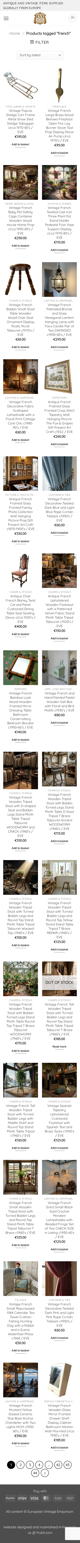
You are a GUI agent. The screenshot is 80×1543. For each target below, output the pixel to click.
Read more (59, 1046)
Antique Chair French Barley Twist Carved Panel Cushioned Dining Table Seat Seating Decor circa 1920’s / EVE (20, 609)
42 (58, 1465)
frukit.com (44, 1532)
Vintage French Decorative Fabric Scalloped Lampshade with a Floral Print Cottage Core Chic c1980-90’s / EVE (20, 415)
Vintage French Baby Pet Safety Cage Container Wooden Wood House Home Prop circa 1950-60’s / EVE (20, 220)
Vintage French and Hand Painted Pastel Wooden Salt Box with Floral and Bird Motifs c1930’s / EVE (59, 701)
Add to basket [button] (20, 144)
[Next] (45, 1473)
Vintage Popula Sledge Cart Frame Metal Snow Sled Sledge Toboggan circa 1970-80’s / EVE (20, 121)
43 (68, 1465)
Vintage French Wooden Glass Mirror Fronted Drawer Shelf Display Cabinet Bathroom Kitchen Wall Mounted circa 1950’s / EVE (59, 1420)
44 (35, 1473)
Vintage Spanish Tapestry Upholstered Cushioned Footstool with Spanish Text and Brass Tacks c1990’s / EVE (59, 1121)
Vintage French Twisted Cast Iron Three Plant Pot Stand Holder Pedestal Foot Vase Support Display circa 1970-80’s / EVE (59, 223)
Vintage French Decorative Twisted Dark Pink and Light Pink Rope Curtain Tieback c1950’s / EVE (59, 1314)
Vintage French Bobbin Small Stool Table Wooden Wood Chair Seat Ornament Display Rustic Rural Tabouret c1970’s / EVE (20, 320)
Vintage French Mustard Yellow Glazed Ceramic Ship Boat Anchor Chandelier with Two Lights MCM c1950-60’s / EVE (20, 1418)
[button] (6, 18)
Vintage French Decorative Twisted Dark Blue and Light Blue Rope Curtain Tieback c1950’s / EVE (59, 509)
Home (14, 33)
